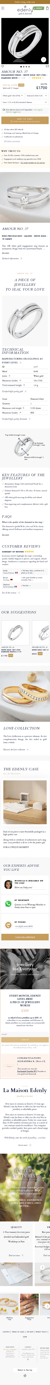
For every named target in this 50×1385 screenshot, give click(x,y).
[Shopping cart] (47, 8)
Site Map (30, 1332)
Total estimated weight (12, 385)
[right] (43, 59)
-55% (21, 85)
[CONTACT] (28, 1359)
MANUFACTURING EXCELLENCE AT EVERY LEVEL (22, 360)
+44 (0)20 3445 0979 (24, 926)
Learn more (23, 1145)
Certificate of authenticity (13, 137)
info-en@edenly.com (28, 1353)
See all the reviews (9, 593)
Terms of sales (18, 1332)
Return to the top (25, 1370)
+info (35, 1047)
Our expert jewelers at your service (33, 163)
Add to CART (26, 120)
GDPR (25, 1337)
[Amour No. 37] (25, 41)
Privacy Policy (41, 1332)
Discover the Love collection (14, 749)
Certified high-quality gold (12, 391)
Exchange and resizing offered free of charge (21, 133)
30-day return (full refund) (13, 129)
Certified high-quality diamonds (14, 419)
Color (5, 376)
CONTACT (6, 1332)
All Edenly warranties (12, 141)
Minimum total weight (13, 408)
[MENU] (3, 8)
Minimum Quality (10, 380)
